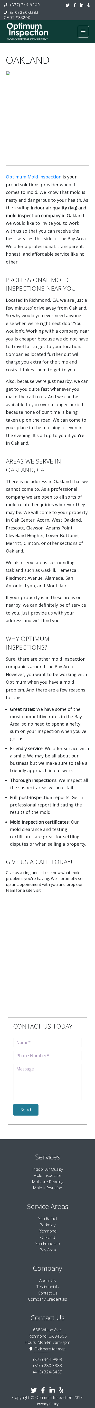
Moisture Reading (47, 1181)
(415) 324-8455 (47, 1372)
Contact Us (47, 1293)
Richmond (47, 1231)
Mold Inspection (47, 1175)
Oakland (47, 1237)
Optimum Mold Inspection (33, 177)
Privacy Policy (47, 1403)
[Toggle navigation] (83, 32)
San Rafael (47, 1218)
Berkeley (47, 1225)
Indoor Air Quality (47, 1169)
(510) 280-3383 (23, 12)
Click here (42, 1349)
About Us (47, 1280)
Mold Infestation (47, 1188)
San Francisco (47, 1243)
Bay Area (47, 1250)
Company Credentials (47, 1299)
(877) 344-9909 (24, 5)
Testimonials (47, 1286)
